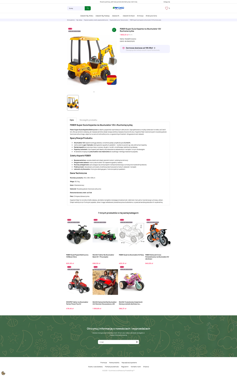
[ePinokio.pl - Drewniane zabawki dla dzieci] (118, 8)
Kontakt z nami (136, 367)
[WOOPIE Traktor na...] (89, 273)
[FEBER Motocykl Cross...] (168, 226)
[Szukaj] (88, 8)
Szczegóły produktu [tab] (88, 120)
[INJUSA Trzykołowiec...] (141, 273)
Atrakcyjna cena (151, 16)
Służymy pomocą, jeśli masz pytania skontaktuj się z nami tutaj (118, 2)
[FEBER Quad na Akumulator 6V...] (141, 226)
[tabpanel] (92, 60)
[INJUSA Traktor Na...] (115, 226)
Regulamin (125, 367)
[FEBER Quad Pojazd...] (89, 226)
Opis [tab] (72, 120)
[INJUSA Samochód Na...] (115, 273)
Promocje (103, 363)
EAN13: (122, 41)
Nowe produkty (114, 363)
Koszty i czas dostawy (95, 367)
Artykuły (146, 367)
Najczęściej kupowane (129, 363)
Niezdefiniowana (130, 39)
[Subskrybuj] (137, 342)
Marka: (122, 39)
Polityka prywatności (112, 367)
